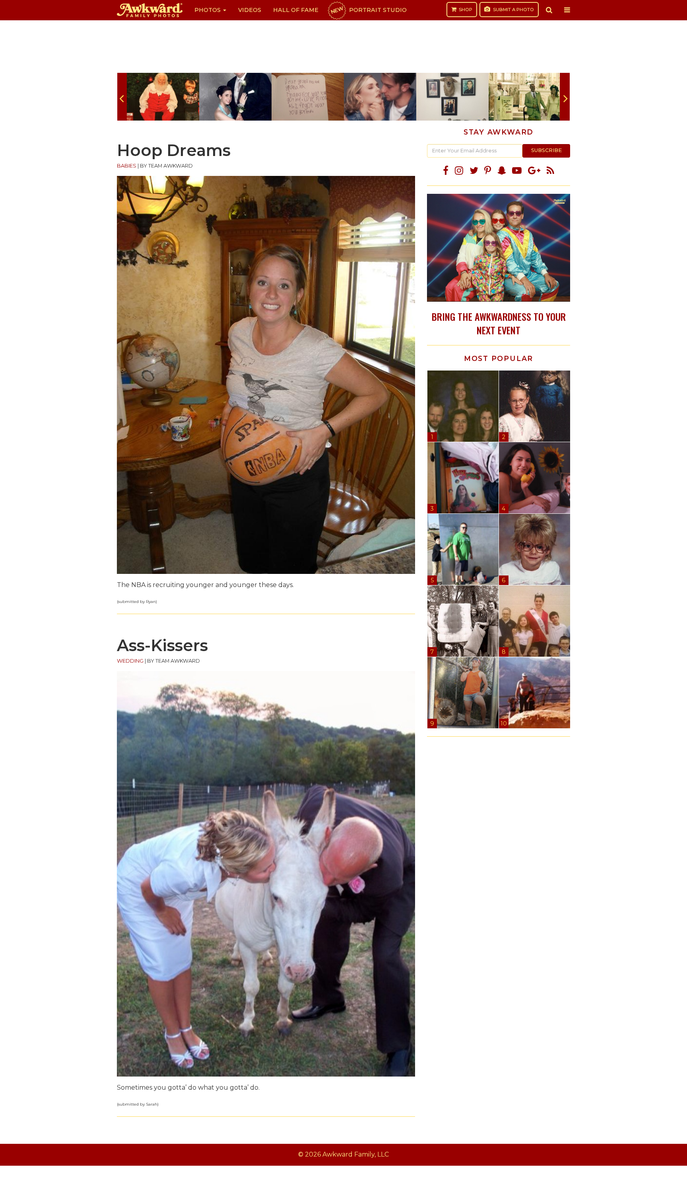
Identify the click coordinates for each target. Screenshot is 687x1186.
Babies (126, 166)
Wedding (130, 661)
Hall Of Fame (295, 10)
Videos (249, 10)
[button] (549, 10)
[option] (163, 97)
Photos (208, 10)
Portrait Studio (368, 10)
